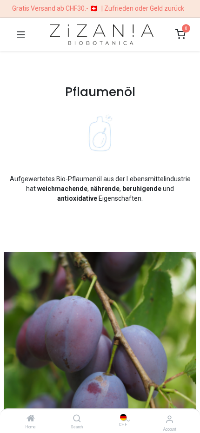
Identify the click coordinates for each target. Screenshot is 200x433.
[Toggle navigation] (20, 34)
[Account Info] (169, 419)
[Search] (77, 419)
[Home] (31, 419)
